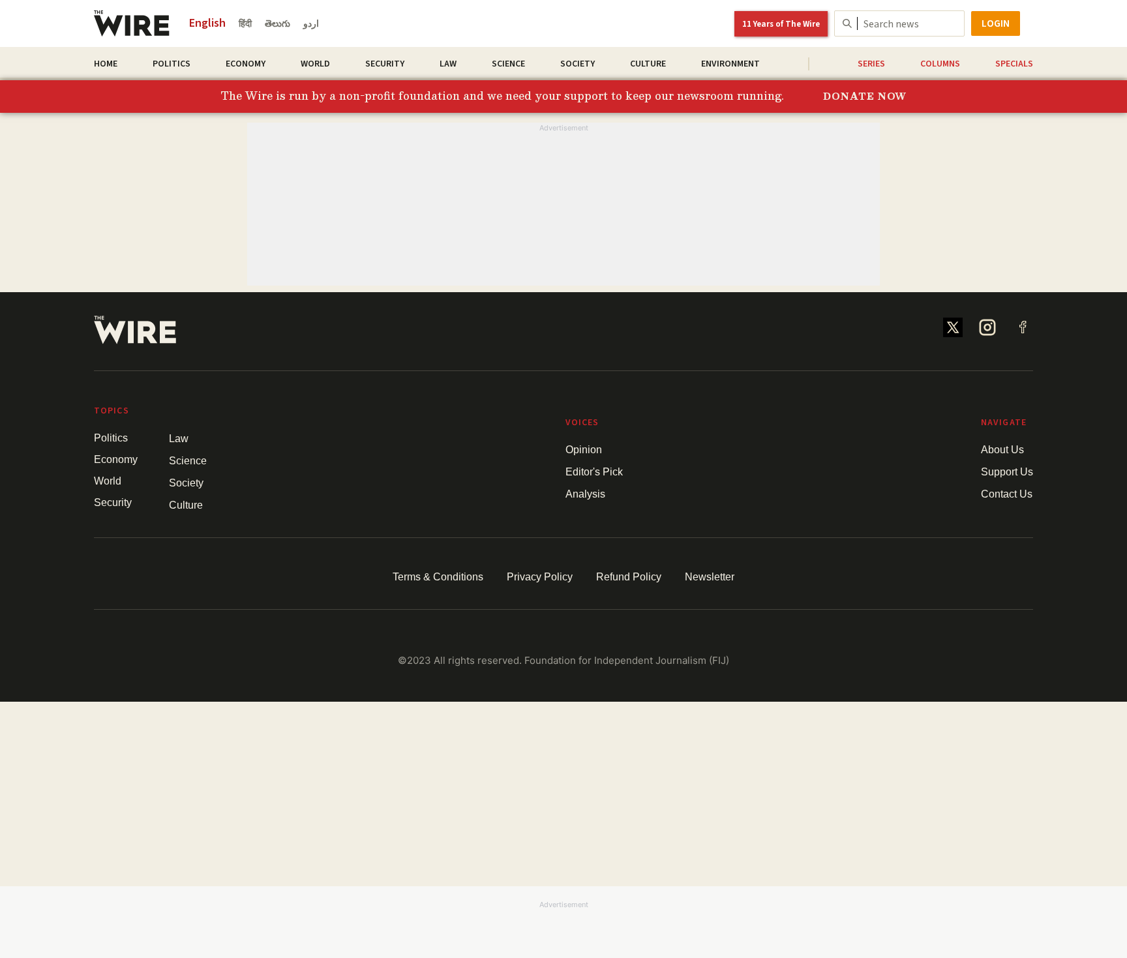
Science (508, 63)
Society (577, 63)
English (207, 23)
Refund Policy (628, 576)
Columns (940, 63)
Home (105, 63)
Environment (730, 63)
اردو (311, 24)
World (315, 63)
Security (384, 63)
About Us (1002, 449)
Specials (1014, 63)
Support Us (1007, 471)
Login (996, 23)
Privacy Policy (540, 576)
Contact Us (1006, 494)
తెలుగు (277, 24)
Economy (245, 63)
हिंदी (245, 24)
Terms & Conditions (438, 576)
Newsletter (709, 576)
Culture (648, 63)
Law (448, 63)
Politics (171, 63)
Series (871, 63)
